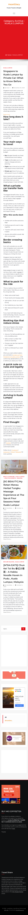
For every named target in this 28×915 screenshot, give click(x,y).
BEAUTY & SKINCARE (9, 476)
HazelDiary (14, 4)
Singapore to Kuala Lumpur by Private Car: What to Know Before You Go (13, 78)
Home (9, 55)
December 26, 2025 (19, 87)
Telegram (18, 452)
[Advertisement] (14, 39)
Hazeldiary (9, 508)
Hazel (7, 87)
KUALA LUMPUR (7, 68)
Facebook (15, 450)
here (13, 828)
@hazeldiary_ (8, 720)
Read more (6, 114)
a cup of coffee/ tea (13, 820)
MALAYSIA (19, 478)
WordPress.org (20, 910)
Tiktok (13, 452)
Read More (6, 539)
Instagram (6, 452)
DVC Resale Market (17, 891)
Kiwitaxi (8, 443)
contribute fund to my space (13, 821)
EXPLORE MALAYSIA (8, 562)
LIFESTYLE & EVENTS (10, 478)
